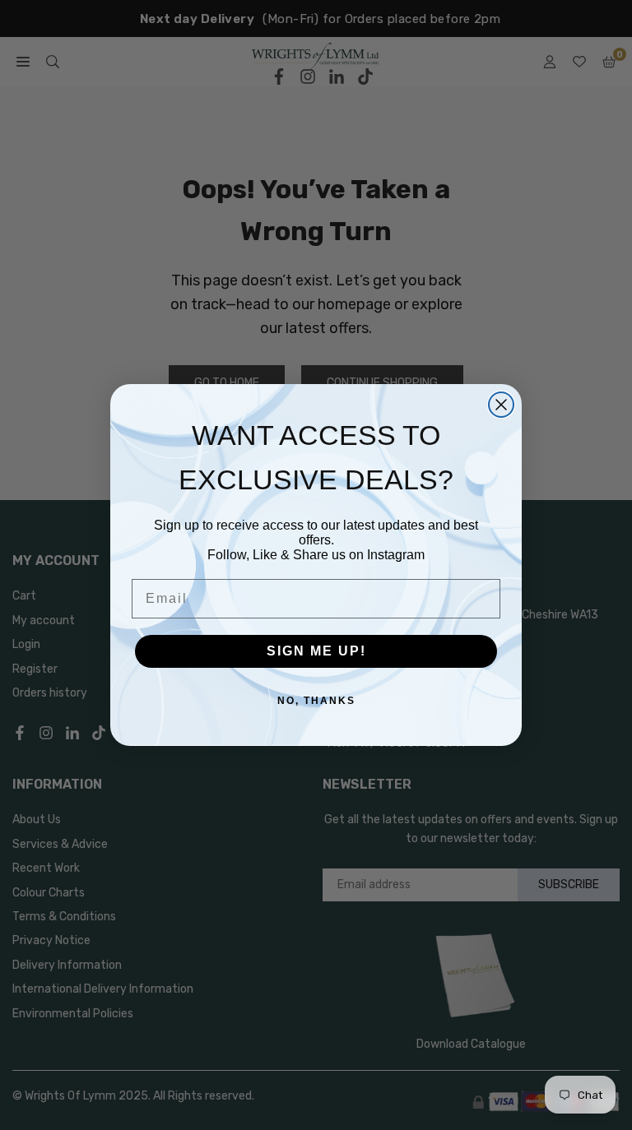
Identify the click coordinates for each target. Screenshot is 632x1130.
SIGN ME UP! (316, 651)
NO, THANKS (316, 700)
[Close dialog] (501, 404)
